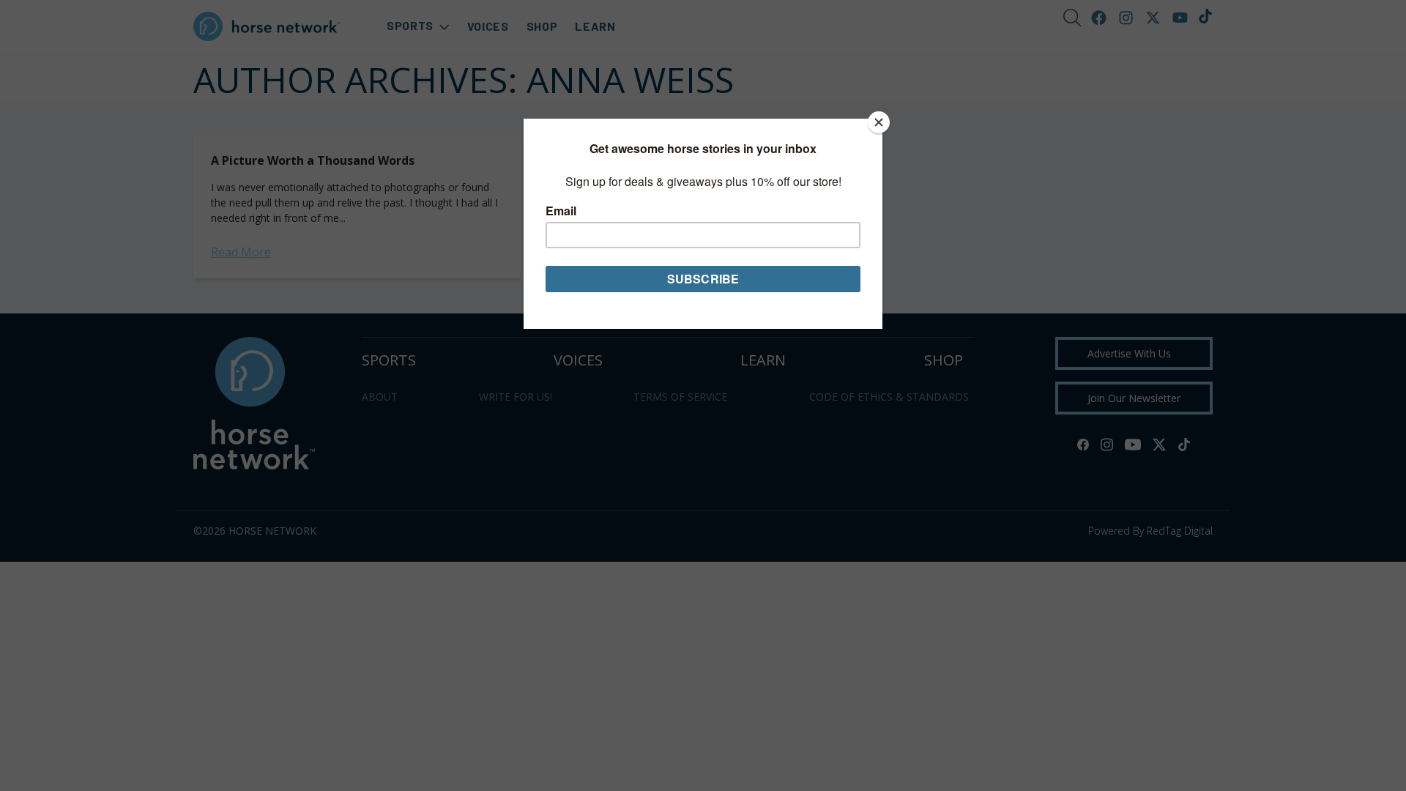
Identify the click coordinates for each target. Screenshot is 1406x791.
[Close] (879, 122)
